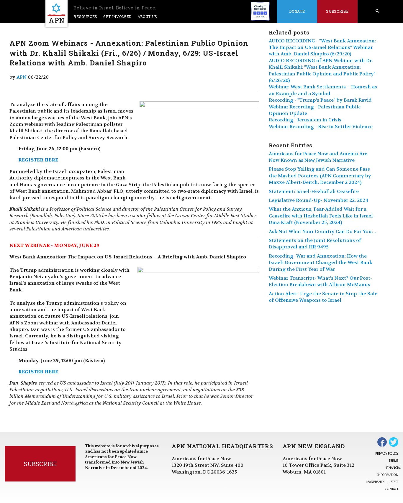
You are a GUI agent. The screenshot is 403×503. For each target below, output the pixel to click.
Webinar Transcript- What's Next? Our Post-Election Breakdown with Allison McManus (320, 281)
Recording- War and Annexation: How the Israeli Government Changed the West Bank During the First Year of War (320, 262)
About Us (147, 16)
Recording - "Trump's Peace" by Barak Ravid (320, 100)
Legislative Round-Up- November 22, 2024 (318, 200)
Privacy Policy (386, 453)
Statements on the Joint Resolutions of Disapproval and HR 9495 (315, 243)
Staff (394, 482)
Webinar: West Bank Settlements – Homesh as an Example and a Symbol (323, 90)
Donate (297, 11)
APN (22, 77)
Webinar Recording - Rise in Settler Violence (321, 126)
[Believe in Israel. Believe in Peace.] (56, 13)
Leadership (375, 482)
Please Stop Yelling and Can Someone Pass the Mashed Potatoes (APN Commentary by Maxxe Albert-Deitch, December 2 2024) (320, 175)
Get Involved (117, 16)
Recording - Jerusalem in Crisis (305, 120)
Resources (85, 16)
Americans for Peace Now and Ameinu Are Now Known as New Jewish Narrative (318, 157)
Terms (393, 461)
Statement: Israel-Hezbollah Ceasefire (314, 191)
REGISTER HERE (38, 160)
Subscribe (337, 11)
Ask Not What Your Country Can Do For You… (322, 231)
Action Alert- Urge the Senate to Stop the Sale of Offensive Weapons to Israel (323, 297)
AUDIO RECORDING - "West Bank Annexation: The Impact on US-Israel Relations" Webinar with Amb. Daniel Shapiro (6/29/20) (322, 47)
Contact (391, 489)
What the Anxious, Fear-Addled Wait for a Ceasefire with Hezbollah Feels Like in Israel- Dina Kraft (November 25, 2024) (322, 215)
